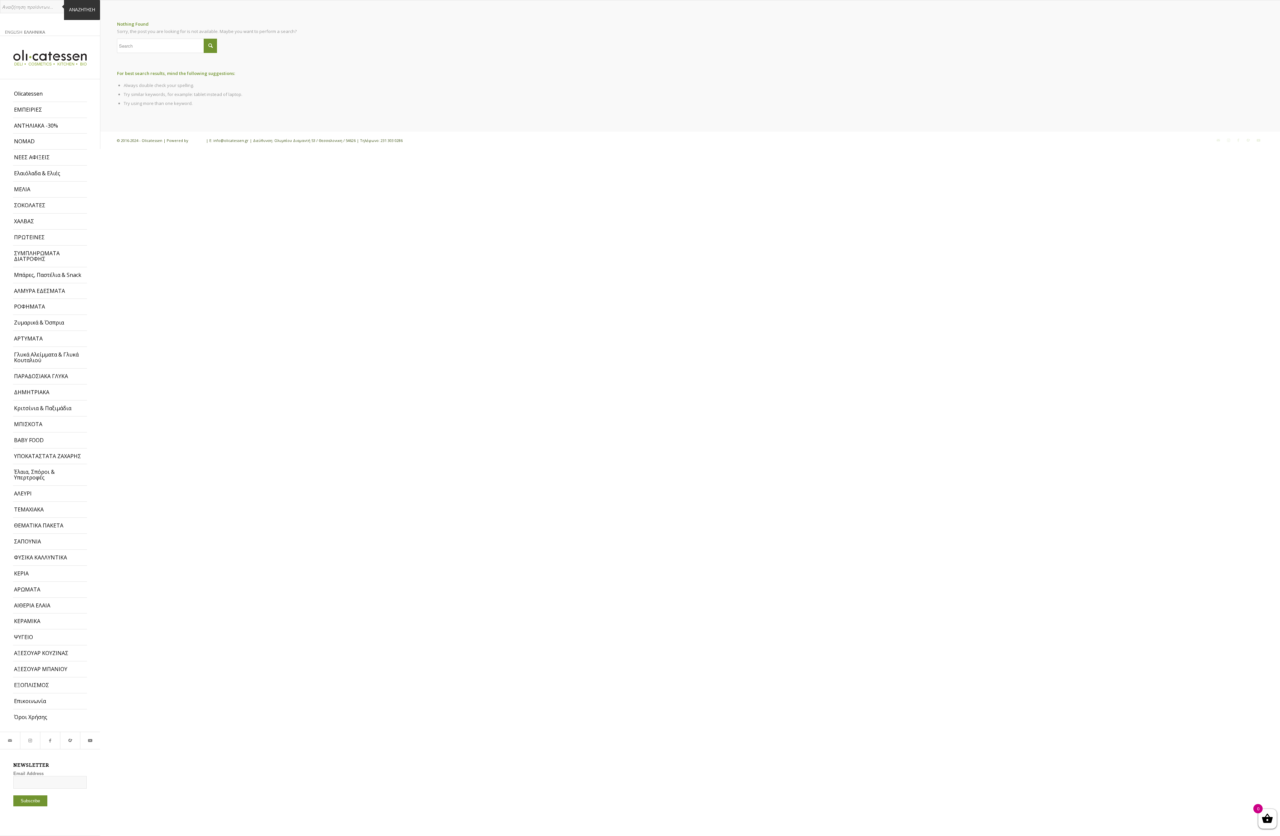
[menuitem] (50, 94)
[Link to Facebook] (50, 740)
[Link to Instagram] (30, 740)
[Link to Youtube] (90, 740)
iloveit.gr (197, 140)
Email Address (28, 773)
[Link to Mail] (10, 740)
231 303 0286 (392, 140)
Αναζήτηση (82, 9)
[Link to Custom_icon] (70, 740)
